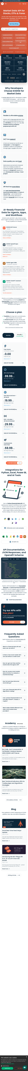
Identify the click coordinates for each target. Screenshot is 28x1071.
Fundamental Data (7, 35)
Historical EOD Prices (20, 35)
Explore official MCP (20, 51)
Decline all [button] (20, 1068)
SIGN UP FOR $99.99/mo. (10, 385)
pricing (20, 115)
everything (16, 187)
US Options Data (20, 45)
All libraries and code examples (15, 528)
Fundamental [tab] (5, 559)
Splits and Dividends (7, 45)
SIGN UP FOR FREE (8, 363)
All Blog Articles (12, 875)
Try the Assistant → (8, 293)
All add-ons (15, 542)
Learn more (23, 0)
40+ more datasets (9, 51)
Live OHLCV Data (20, 38)
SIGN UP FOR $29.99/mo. (10, 433)
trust (20, 161)
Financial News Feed (8, 41)
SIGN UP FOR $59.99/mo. (10, 457)
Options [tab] (17, 559)
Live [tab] (14, 559)
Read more (9, 1062)
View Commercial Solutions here (14, 327)
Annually (19, 335)
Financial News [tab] (24, 559)
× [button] (26, 1056)
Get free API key (14, 24)
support (12, 139)
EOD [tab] (10, 559)
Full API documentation (15, 600)
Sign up (24, 3)
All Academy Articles (12, 800)
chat (9, 148)
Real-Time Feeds (7, 38)
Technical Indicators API (20, 41)
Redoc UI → (5, 256)
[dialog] (14, 1063)
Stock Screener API (14, 48)
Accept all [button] (7, 1068)
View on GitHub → (7, 238)
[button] (14, 1063)
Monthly (8, 335)
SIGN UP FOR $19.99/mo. (10, 409)
